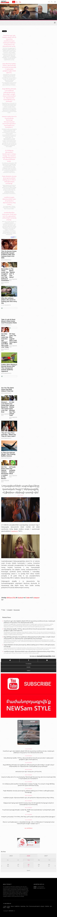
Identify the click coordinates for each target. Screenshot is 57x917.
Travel (27, 906)
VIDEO (28, 670)
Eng (20, 2)
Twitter (28, 597)
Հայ (14, 2)
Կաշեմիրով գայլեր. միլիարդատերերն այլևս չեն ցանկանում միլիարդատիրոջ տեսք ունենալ (29, 651)
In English (9, 610)
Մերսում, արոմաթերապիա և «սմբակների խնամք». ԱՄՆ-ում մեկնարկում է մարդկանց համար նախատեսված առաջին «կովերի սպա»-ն (28, 822)
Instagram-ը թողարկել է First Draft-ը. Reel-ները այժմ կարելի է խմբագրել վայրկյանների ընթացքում (28, 816)
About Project (7, 884)
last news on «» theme (42, 656)
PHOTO (28, 667)
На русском (17, 610)
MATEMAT (11, 910)
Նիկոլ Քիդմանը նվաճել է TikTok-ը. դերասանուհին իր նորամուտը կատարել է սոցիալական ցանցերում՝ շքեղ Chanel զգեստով (29, 629)
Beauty (12, 906)
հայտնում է (14, 531)
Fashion (8, 906)
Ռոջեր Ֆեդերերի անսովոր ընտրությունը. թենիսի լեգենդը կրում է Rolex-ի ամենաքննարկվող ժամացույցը (29, 645)
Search (28, 870)
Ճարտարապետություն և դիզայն (36, 906)
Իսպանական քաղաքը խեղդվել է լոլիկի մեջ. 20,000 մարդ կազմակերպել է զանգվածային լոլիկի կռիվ (28, 810)
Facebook (20, 597)
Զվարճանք (22, 906)
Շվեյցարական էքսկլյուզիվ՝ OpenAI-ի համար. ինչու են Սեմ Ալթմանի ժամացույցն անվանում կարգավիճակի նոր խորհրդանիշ (28, 803)
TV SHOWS (28, 663)
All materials (28, 828)
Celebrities (47, 906)
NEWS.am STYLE (11, 597)
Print (4, 610)
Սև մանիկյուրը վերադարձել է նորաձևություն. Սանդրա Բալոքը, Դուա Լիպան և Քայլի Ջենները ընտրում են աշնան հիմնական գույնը (28, 784)
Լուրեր (4, 906)
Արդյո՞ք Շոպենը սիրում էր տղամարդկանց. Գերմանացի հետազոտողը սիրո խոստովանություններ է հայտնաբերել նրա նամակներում (28, 777)
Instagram (36, 597)
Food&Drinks (17, 906)
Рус (17, 2)
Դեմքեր (8, 907)
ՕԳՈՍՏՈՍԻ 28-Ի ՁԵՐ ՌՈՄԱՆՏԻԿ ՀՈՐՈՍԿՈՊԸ (28, 771)
